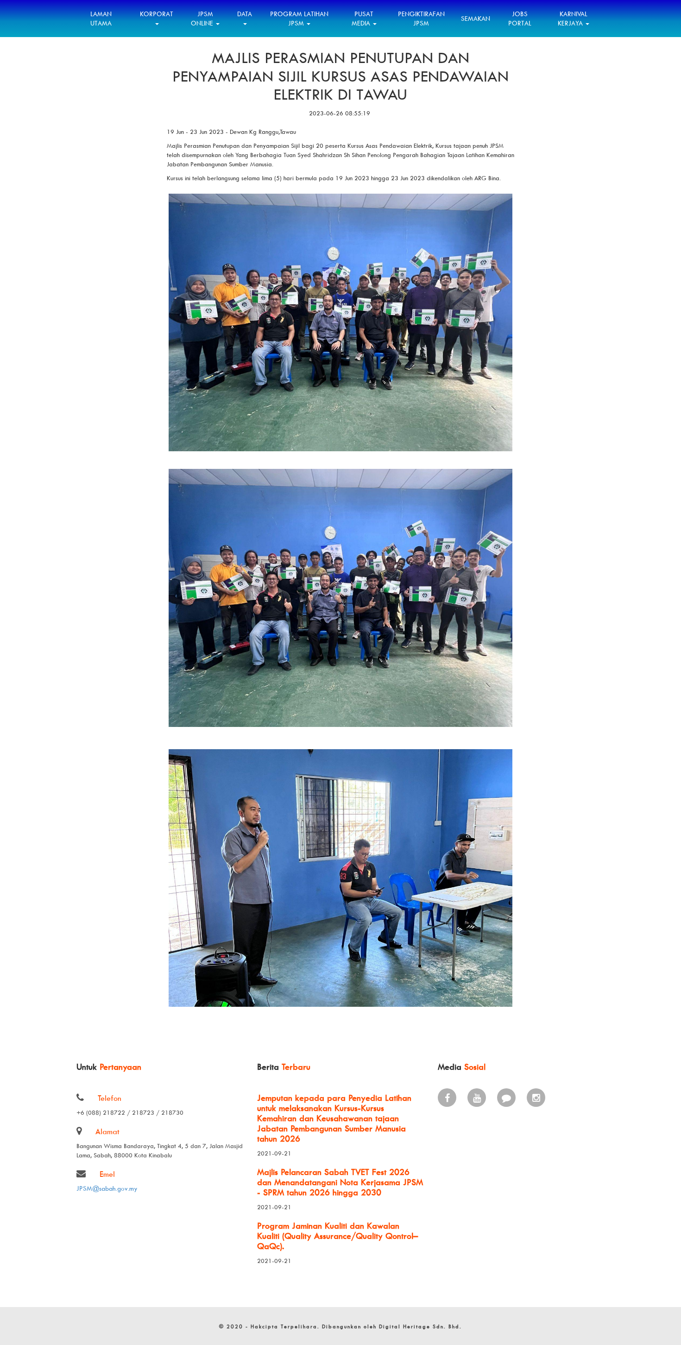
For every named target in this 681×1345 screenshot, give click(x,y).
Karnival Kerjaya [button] (572, 18)
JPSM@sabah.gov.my (107, 1188)
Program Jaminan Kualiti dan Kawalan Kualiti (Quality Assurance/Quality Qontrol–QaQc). (337, 1235)
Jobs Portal (519, 18)
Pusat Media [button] (363, 18)
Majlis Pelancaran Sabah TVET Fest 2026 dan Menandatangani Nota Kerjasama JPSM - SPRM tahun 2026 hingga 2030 (340, 1182)
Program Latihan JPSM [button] (299, 18)
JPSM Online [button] (203, 18)
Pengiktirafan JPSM (421, 18)
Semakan (475, 18)
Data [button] (244, 14)
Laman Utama (101, 18)
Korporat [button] (156, 14)
